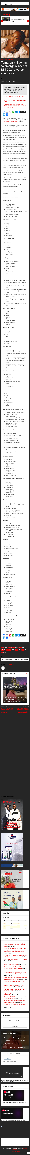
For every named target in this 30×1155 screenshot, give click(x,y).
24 (4, 928)
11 (8, 925)
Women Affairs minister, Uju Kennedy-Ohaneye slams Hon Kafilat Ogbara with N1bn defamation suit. (22, 711)
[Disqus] (15, 734)
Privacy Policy (17, 1151)
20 (15, 926)
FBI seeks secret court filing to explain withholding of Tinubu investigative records (19, 19)
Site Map (12, 1151)
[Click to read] (15, 683)
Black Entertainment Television (10, 121)
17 (4, 926)
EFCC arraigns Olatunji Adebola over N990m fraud (15, 959)
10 (4, 925)
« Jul (4, 931)
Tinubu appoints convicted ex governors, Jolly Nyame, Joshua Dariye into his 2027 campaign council (14, 944)
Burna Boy (5, 158)
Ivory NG (8, 4)
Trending (5, 14)
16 (25, 925)
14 (18, 925)
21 (18, 926)
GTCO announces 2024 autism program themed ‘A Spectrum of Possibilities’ (7, 710)
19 (11, 926)
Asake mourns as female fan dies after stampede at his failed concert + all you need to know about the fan (15, 106)
